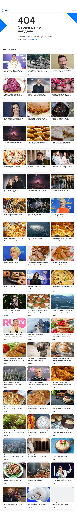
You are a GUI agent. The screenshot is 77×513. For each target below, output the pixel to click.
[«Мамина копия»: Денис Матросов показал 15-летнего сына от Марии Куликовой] (14, 257)
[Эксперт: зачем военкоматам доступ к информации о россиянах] (38, 353)
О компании (8, 511)
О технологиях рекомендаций (32, 511)
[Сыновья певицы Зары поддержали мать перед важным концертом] (38, 281)
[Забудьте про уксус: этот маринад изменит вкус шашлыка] (38, 474)
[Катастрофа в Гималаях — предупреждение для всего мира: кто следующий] (38, 65)
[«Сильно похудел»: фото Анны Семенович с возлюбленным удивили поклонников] (14, 329)
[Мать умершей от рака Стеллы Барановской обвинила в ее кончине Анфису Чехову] (14, 113)
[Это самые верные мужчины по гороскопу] (38, 161)
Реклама (14, 511)
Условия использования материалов (63, 511)
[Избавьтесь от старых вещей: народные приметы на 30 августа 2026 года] (62, 185)
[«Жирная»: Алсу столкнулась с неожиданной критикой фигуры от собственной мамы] (14, 65)
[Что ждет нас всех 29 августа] (14, 137)
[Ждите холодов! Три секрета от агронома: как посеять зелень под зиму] (14, 425)
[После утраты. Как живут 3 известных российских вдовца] (38, 89)
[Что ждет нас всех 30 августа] (38, 185)
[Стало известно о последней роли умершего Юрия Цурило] (14, 498)
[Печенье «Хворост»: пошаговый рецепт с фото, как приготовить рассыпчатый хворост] (38, 401)
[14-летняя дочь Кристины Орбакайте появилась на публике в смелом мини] (38, 377)
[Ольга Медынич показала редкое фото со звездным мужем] (62, 498)
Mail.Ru (3, 511)
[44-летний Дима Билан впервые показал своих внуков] (62, 65)
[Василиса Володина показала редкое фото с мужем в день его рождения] (62, 209)
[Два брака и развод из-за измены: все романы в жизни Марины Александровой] (62, 161)
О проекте (22, 511)
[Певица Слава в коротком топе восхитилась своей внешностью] (62, 474)
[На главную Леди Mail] (5, 10)
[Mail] (2, 10)
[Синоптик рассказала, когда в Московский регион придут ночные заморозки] (38, 209)
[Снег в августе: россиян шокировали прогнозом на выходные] (14, 377)
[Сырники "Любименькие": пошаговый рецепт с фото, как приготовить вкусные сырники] (62, 257)
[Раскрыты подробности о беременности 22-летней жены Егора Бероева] (14, 185)
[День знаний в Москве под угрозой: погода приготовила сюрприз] (14, 305)
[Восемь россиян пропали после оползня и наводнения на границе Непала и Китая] (14, 449)
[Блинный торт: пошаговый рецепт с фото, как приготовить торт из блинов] (62, 425)
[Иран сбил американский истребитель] (38, 329)
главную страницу (34, 39)
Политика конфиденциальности (47, 511)
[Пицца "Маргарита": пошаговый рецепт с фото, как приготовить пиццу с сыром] (14, 233)
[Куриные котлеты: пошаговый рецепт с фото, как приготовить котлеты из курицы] (14, 353)
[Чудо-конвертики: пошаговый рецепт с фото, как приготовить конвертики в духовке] (38, 137)
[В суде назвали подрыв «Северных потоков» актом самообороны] (38, 233)
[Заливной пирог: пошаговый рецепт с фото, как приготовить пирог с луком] (38, 113)
